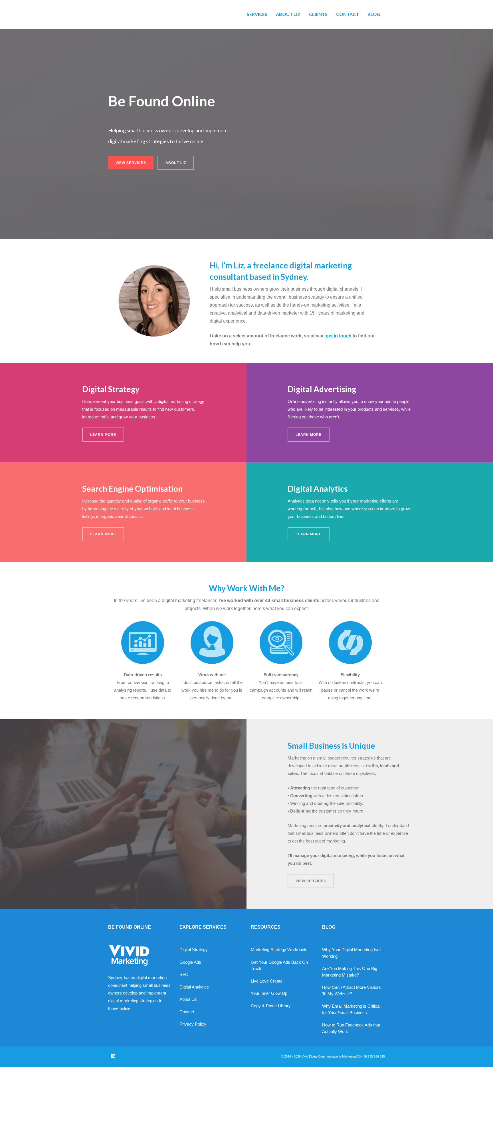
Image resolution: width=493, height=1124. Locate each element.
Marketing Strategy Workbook (278, 949)
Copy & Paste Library (271, 1005)
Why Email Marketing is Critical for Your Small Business (351, 1009)
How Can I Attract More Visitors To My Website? (351, 990)
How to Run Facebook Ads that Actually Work (351, 1028)
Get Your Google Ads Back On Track (279, 965)
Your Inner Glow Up (269, 993)
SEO (184, 974)
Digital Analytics (194, 987)
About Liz (188, 999)
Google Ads (190, 962)
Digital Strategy (193, 949)
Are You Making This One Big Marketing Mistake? (349, 971)
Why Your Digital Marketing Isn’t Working (351, 953)
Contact (186, 1011)
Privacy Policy (192, 1024)
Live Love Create (266, 981)
